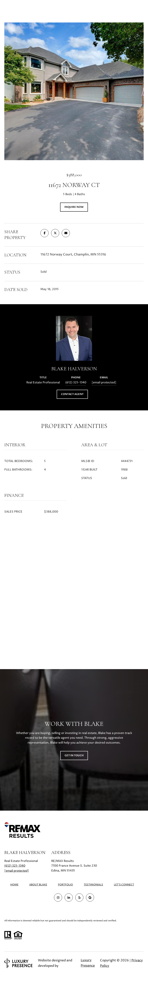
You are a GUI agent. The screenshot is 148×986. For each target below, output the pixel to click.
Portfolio (65, 884)
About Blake (38, 884)
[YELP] (79, 897)
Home (14, 884)
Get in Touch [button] (74, 755)
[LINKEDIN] (69, 897)
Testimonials (93, 884)
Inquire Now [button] (74, 207)
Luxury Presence (88, 963)
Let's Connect (124, 884)
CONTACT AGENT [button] (72, 394)
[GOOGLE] (90, 897)
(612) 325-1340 (75, 382)
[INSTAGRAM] (58, 897)
